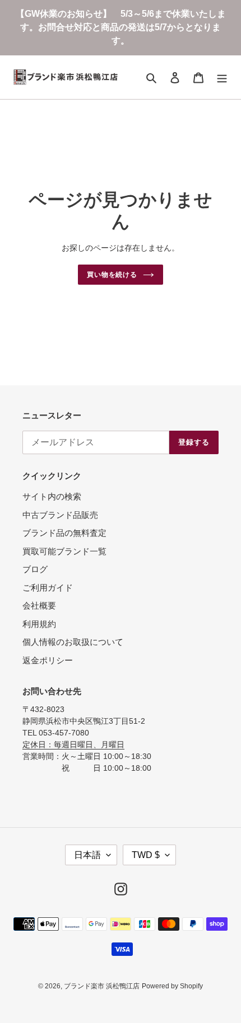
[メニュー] (222, 77)
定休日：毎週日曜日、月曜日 (73, 744)
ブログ (35, 569)
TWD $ (146, 855)
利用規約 (39, 624)
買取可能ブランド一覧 (64, 551)
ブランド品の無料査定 (64, 533)
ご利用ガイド (47, 587)
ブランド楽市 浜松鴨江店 (102, 986)
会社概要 (39, 605)
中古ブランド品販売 (60, 515)
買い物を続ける (112, 275)
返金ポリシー (47, 660)
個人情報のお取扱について (72, 642)
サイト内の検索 (51, 496)
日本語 (87, 855)
